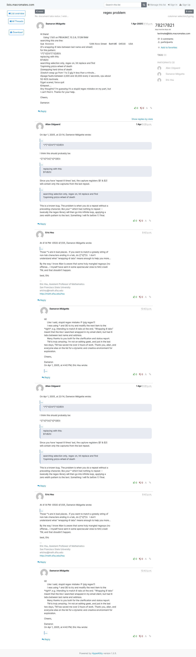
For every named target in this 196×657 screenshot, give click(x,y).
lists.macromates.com (20, 4)
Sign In (173, 4)
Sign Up (186, 4)
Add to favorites (169, 47)
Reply (43, 111)
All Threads (17, 21)
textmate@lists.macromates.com (173, 33)
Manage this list (158, 4)
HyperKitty (97, 653)
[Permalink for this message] (151, 108)
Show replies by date (142, 119)
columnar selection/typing (181, 16)
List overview (17, 13)
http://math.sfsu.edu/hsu (52, 293)
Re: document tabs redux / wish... (52, 16)
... (42, 140)
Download (17, 32)
